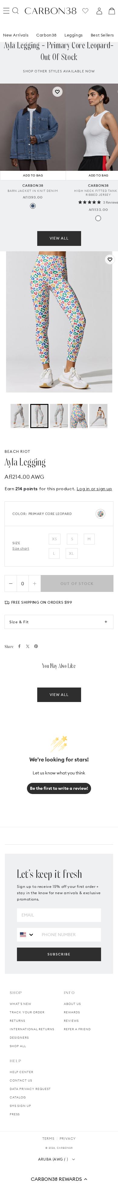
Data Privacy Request (30, 1089)
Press (15, 1114)
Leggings (73, 35)
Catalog (18, 1097)
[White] (98, 218)
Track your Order (27, 1012)
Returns (17, 1021)
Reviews (71, 1021)
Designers (19, 1038)
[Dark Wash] (33, 206)
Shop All (18, 1046)
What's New (20, 1004)
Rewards (72, 1012)
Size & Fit (19, 622)
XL (71, 553)
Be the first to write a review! (59, 788)
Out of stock (77, 583)
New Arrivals (15, 35)
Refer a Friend (77, 1029)
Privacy (68, 1138)
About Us (72, 1004)
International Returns (32, 1029)
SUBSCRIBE (59, 954)
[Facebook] (19, 646)
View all (59, 238)
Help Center (21, 1072)
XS (54, 539)
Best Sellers (102, 35)
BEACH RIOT (17, 451)
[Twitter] (27, 646)
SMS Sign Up (20, 1106)
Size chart (20, 548)
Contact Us (21, 1080)
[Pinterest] (36, 646)
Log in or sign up (94, 488)
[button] (59, 1179)
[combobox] (27, 934)
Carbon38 (46, 35)
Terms (48, 1138)
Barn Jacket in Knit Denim (33, 191)
